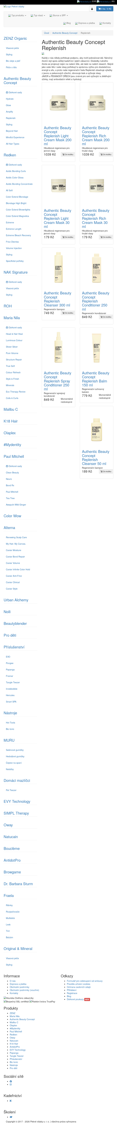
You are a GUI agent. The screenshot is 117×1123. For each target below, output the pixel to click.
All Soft (9, 190)
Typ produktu (18, 15)
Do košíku (69, 154)
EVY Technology (17, 801)
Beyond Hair (12, 130)
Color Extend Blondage (17, 196)
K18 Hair (11, 421)
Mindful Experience (15, 137)
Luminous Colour (14, 340)
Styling (9, 54)
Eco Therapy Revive (15, 391)
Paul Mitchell (14, 456)
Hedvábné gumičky (15, 756)
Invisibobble (11, 688)
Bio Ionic (10, 728)
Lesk (8, 924)
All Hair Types (12, 143)
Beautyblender (15, 623)
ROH (8, 305)
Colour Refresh (13, 372)
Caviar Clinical (13, 582)
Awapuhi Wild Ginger (16, 504)
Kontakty (106, 22)
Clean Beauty (12, 472)
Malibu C (11, 409)
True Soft (10, 365)
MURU (9, 740)
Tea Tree (10, 498)
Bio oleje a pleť (13, 60)
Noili (7, 611)
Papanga (10, 669)
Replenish (11, 118)
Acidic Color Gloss (14, 177)
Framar (9, 675)
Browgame (12, 871)
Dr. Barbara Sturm (18, 883)
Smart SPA (11, 701)
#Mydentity (12, 444)
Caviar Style (12, 588)
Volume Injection (14, 248)
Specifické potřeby (15, 260)
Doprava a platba (86, 22)
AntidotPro (12, 860)
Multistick (10, 918)
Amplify (9, 111)
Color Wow (12, 515)
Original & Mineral (18, 948)
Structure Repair (14, 359)
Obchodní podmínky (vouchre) (24, 990)
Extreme (10, 222)
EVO (8, 656)
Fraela (9, 895)
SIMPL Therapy (16, 813)
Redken (10, 154)
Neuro (9, 478)
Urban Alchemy (16, 599)
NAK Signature (16, 272)
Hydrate (10, 98)
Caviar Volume (13, 562)
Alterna (9, 527)
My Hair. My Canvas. (16, 543)
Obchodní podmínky (19, 986)
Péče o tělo (11, 67)
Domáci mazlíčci (17, 780)
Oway (8, 824)
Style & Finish (12, 378)
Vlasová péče (12, 48)
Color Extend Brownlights (18, 209)
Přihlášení (71, 990)
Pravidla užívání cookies (78, 983)
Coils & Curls (12, 398)
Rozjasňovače (13, 911)
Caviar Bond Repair (15, 556)
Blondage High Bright (16, 203)
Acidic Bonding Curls (16, 171)
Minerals (10, 385)
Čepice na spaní (14, 762)
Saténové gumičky (15, 749)
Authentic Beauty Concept (17, 80)
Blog (68, 22)
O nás (13, 980)
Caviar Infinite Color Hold (18, 569)
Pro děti (10, 635)
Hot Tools (10, 722)
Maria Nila (12, 317)
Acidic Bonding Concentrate (19, 183)
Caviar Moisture (13, 550)
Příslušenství (14, 646)
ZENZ (12, 1013)
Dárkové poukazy (78, 999)
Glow (8, 105)
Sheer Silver (12, 346)
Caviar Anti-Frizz (14, 575)
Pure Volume (12, 353)
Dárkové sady (15, 92)
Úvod (46, 32)
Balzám (9, 937)
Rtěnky (9, 905)
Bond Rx (10, 485)
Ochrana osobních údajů (79, 986)
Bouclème (12, 848)
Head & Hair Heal (14, 333)
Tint (8, 930)
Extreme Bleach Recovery (18, 235)
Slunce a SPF (59, 15)
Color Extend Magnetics (17, 216)
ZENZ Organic (15, 38)
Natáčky (10, 769)
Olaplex (10, 432)
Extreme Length (13, 228)
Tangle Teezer (13, 682)
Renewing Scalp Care (16, 537)
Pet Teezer (11, 790)
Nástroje (10, 712)
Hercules (10, 695)
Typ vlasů (38, 15)
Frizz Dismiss (12, 241)
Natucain (11, 836)
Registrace (72, 993)
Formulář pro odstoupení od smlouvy (85, 980)
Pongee (9, 663)
